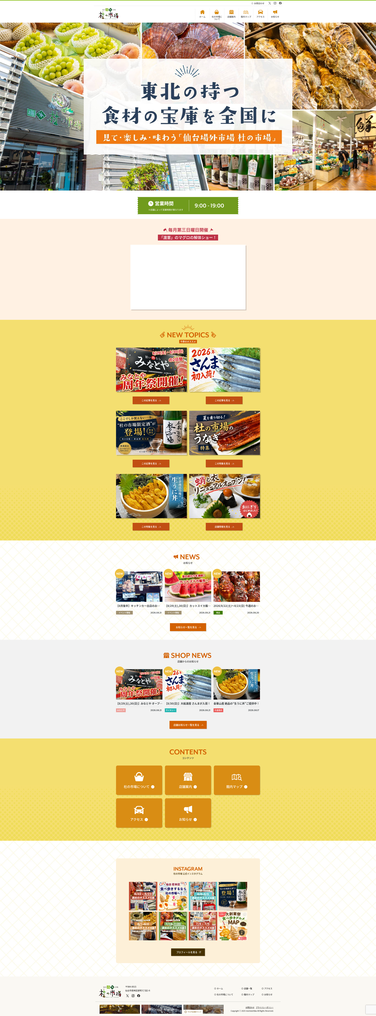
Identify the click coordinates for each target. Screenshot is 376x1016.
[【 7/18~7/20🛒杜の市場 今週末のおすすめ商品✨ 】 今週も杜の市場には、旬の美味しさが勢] (173, 926)
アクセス (268, 988)
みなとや (121, 710)
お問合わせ (259, 3)
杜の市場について (225, 994)
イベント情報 (124, 612)
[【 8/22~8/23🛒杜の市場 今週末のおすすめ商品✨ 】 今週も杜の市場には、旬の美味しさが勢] (143, 896)
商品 (218, 612)
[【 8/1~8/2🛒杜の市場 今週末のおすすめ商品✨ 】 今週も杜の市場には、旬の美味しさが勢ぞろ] (143, 926)
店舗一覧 (248, 988)
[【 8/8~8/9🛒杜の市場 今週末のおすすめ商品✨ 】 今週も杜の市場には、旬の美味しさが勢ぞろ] (203, 896)
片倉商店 (218, 710)
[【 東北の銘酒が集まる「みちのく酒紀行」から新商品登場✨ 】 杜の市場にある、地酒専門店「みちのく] (233, 896)
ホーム (220, 988)
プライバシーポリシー (264, 1007)
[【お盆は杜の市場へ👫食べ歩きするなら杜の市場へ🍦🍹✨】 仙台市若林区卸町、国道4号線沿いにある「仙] (173, 896)
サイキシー (170, 710)
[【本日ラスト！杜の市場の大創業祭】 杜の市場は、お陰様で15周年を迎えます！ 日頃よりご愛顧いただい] (233, 926)
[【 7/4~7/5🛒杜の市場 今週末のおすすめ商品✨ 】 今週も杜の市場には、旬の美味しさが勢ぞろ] (203, 926)
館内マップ (249, 994)
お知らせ (268, 994)
